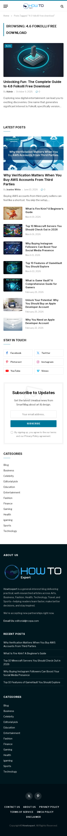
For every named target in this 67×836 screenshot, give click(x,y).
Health (7, 514)
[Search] (62, 6)
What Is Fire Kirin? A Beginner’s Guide (24, 653)
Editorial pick (10, 481)
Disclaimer (33, 817)
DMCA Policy (45, 812)
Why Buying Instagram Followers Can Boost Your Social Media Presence (41, 247)
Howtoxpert (10, 589)
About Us (29, 807)
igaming (8, 519)
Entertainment (11, 492)
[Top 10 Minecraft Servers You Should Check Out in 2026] (12, 230)
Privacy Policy (31, 436)
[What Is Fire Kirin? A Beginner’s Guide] (12, 213)
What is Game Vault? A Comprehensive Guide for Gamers (41, 284)
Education (9, 486)
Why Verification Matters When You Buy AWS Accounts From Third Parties (32, 179)
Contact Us (12, 807)
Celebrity (8, 475)
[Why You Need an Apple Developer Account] (12, 324)
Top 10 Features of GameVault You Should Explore (31, 682)
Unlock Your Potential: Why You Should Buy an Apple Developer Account (41, 303)
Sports (7, 525)
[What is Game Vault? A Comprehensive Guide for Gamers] (12, 285)
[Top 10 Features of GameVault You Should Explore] (12, 267)
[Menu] (5, 6)
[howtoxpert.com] (33, 6)
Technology (12, 139)
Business (8, 470)
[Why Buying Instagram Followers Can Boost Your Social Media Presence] (12, 248)
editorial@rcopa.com (27, 620)
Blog (8, 46)
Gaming (7, 508)
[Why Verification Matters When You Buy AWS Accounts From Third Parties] (33, 153)
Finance (8, 503)
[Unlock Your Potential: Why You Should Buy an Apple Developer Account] (12, 304)
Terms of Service (21, 812)
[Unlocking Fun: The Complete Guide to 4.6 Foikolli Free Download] (33, 60)
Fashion (7, 497)
